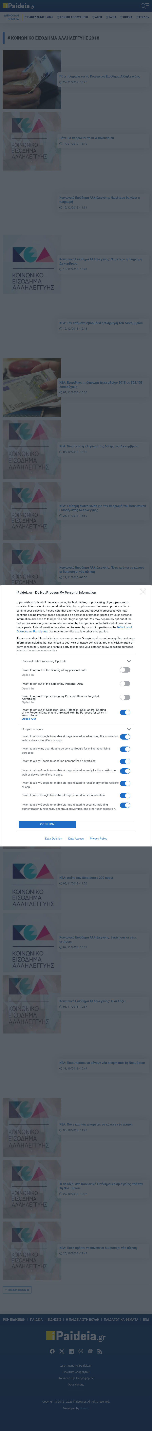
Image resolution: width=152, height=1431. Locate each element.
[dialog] (76, 715)
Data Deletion (53, 838)
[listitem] (76, 661)
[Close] (144, 593)
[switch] (125, 670)
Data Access (76, 838)
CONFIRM (47, 824)
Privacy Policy (98, 838)
